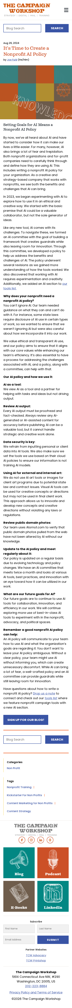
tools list (51, 698)
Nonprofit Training (19, 787)
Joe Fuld (12, 59)
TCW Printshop (36, 960)
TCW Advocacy (36, 955)
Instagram (31, 840)
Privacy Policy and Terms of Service (36, 992)
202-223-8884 (36, 986)
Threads (50, 840)
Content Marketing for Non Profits (30, 803)
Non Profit (13, 768)
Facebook (22, 840)
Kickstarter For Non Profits (24, 795)
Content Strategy (19, 811)
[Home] (27, 10)
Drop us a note (44, 693)
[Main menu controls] (66, 10)
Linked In (41, 840)
